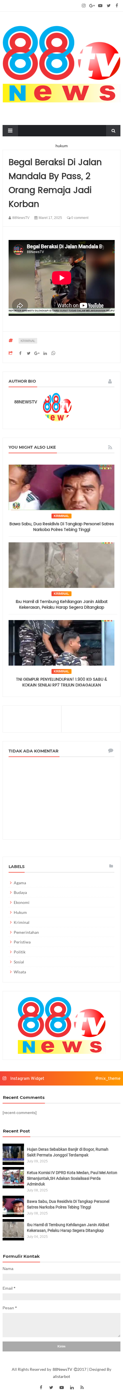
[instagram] (83, 5)
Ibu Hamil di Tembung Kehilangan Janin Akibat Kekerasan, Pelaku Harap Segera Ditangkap (62, 604)
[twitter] (108, 5)
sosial (19, 961)
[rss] (82, 1387)
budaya (20, 892)
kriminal (28, 340)
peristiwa (22, 941)
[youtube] (100, 5)
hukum (20, 912)
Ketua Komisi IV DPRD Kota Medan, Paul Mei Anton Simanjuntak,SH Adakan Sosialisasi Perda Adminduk (72, 1178)
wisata (20, 971)
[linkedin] (72, 1387)
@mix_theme (107, 1079)
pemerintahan (26, 932)
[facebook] (116, 5)
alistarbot (61, 1376)
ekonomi (21, 902)
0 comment (79, 218)
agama (20, 882)
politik (19, 951)
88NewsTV (63, 1369)
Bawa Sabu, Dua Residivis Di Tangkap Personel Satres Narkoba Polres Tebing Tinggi (61, 527)
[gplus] (92, 5)
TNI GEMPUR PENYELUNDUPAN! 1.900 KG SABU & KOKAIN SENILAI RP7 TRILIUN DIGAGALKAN (61, 682)
